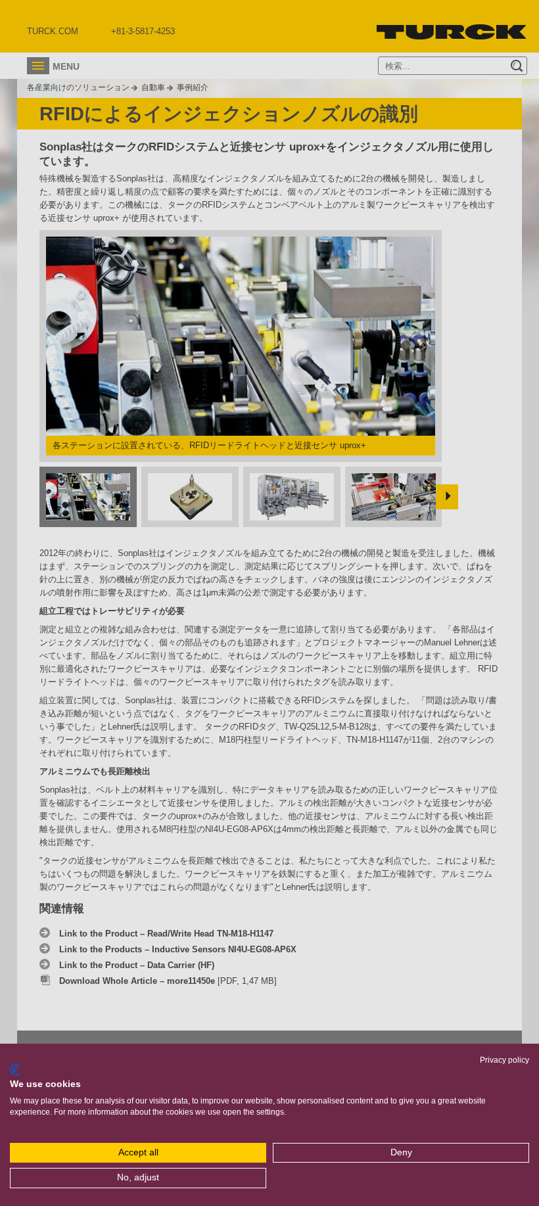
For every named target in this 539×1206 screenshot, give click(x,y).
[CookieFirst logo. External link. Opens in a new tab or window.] (15, 1070)
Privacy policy (504, 1060)
